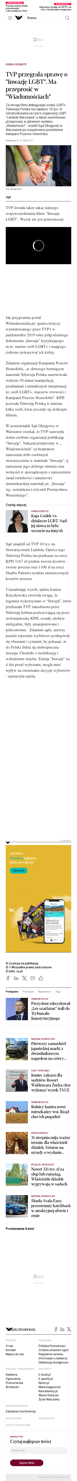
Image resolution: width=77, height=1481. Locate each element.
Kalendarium (46, 1418)
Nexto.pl (44, 1383)
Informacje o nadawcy (53, 1358)
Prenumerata (14, 1383)
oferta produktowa (18, 1425)
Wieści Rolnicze (49, 1395)
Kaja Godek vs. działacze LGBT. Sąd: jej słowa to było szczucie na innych (49, 523)
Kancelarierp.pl (48, 1391)
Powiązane (12, 991)
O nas (9, 1346)
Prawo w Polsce (39, 999)
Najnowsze (44, 991)
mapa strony (14, 1418)
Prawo (31, 18)
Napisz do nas (15, 1354)
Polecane (28, 991)
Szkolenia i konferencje (21, 1411)
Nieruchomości (39, 1133)
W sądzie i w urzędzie (42, 1165)
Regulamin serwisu (51, 1354)
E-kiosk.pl (45, 1374)
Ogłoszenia (13, 1378)
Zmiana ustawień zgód (53, 1350)
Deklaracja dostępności (53, 1362)
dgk (8, 197)
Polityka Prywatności (52, 1346)
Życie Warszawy (49, 1399)
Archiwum (12, 1387)
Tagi (57, 991)
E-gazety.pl (46, 1378)
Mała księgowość (50, 1387)
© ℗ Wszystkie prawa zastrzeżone (29, 967)
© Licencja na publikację (22, 963)
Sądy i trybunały (40, 1071)
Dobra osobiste (16, 64)
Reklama (11, 1374)
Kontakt (11, 1350)
